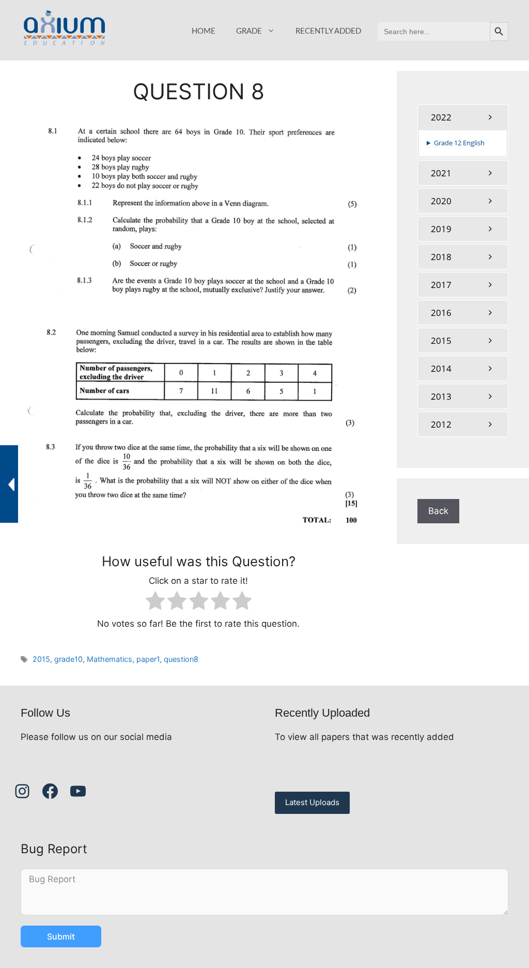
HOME (203, 31)
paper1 (148, 659)
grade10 (68, 659)
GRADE (249, 31)
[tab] (463, 117)
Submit (61, 936)
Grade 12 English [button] (459, 142)
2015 (41, 659)
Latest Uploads (312, 802)
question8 (181, 659)
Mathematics (109, 659)
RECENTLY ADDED (328, 31)
